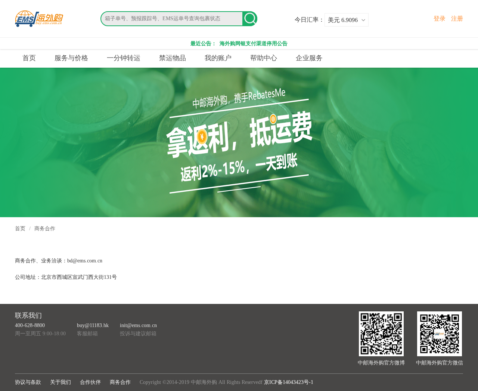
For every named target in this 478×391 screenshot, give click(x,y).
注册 (457, 18)
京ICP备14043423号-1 (288, 382)
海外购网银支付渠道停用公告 (253, 43)
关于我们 (60, 382)
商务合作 (120, 382)
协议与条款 (28, 382)
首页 (29, 58)
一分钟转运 (123, 58)
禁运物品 (172, 58)
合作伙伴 (90, 382)
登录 (440, 18)
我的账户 (218, 58)
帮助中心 (263, 58)
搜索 (249, 18)
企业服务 (309, 58)
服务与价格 (71, 58)
